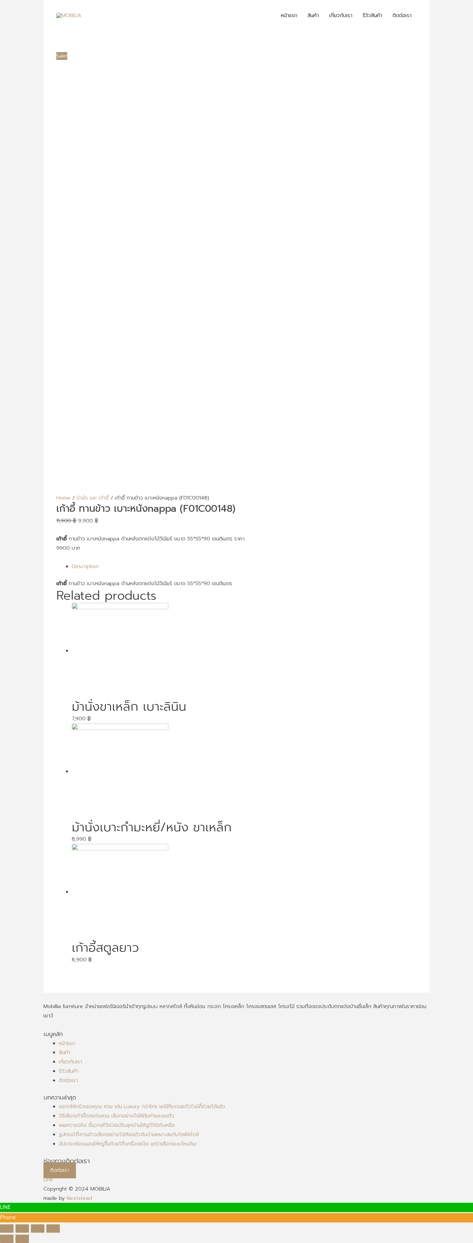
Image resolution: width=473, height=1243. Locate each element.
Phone (8, 1217)
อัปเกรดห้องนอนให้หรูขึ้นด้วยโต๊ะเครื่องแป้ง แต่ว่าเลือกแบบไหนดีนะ (128, 1144)
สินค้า (64, 1052)
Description (85, 566)
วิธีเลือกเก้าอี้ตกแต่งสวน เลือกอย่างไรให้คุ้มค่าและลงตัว (116, 1116)
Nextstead (79, 1198)
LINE (5, 1206)
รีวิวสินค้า (69, 1071)
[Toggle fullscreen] (37, 1228)
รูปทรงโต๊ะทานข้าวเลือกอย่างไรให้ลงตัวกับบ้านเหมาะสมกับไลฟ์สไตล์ (129, 1134)
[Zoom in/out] (53, 1228)
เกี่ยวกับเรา (70, 1062)
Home (63, 498)
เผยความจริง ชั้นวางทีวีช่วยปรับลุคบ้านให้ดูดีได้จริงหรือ (117, 1125)
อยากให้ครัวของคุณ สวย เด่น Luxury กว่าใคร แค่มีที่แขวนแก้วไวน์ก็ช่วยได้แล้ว (142, 1106)
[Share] (22, 1228)
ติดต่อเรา (68, 1080)
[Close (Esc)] (7, 1228)
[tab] (244, 566)
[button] (59, 1170)
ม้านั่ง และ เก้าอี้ (93, 498)
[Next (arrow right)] (22, 1239)
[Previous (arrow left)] (7, 1239)
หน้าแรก (67, 1043)
